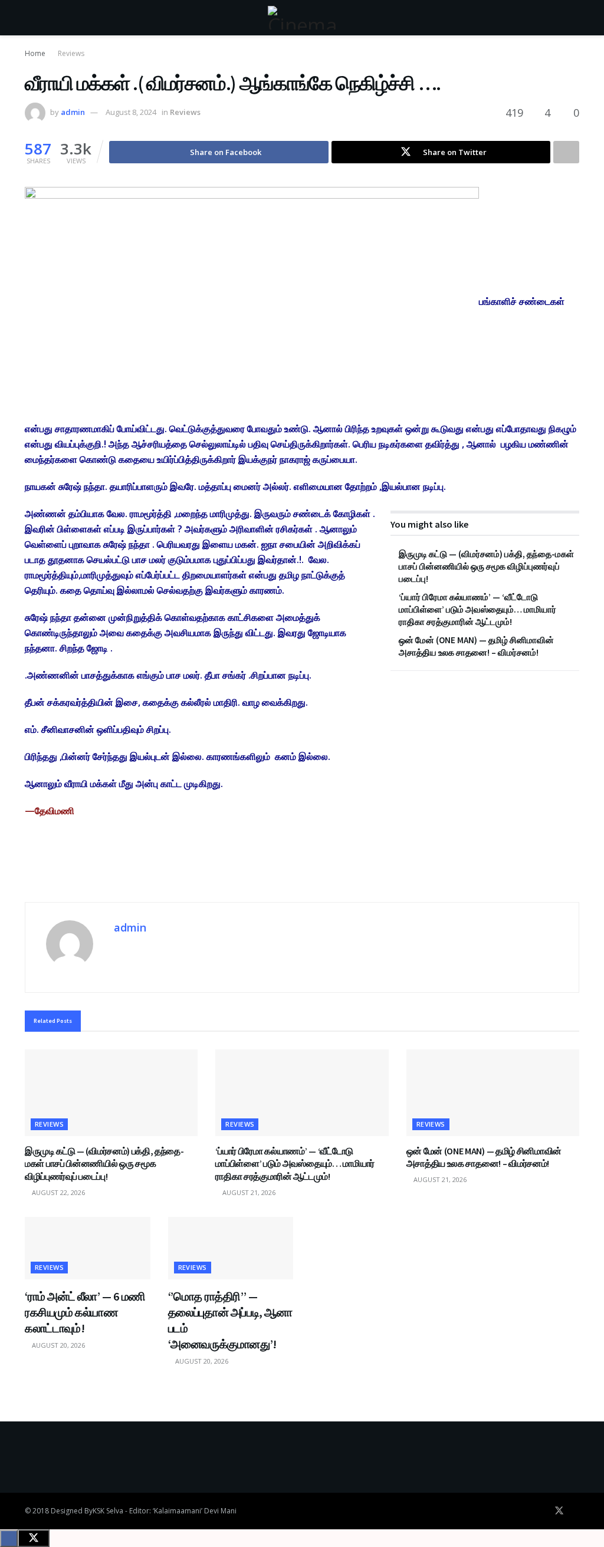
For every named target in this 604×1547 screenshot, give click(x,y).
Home (35, 53)
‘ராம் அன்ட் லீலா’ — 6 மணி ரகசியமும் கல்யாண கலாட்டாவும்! (85, 1312)
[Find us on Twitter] (559, 1511)
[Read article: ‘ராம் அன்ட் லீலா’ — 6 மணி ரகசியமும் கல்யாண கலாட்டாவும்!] (87, 1248)
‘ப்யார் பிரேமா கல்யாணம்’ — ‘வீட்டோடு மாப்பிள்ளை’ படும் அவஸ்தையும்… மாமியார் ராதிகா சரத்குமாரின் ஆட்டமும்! (477, 609)
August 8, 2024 (131, 112)
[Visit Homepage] (302, 17)
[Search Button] (574, 17)
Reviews (71, 53)
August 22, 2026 (57, 1192)
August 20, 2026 (57, 1345)
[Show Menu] (30, 17)
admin (73, 112)
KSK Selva (108, 1511)
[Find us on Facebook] (542, 1511)
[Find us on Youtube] (575, 1511)
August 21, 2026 (248, 1192)
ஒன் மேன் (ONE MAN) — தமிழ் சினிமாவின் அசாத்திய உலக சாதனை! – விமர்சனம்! (484, 1157)
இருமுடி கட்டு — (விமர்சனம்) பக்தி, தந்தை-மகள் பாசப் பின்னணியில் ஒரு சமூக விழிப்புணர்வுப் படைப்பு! (486, 566)
